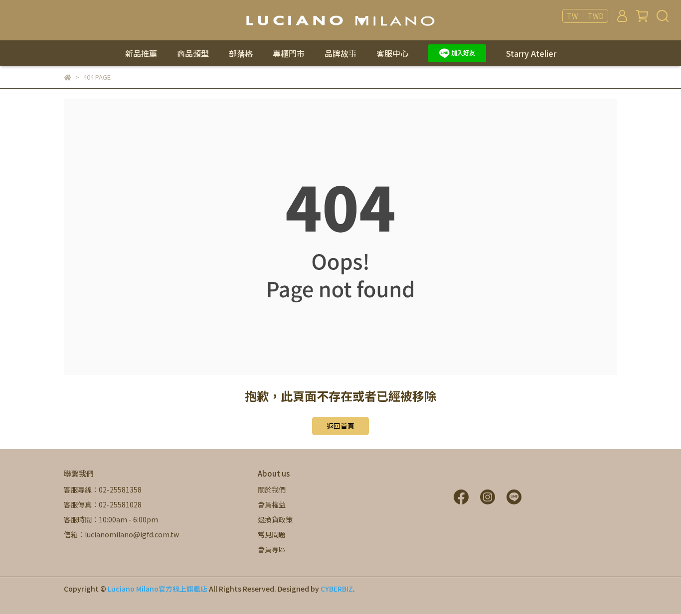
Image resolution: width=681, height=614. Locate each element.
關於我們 (272, 489)
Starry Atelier (531, 53)
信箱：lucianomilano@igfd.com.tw (121, 534)
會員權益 (272, 504)
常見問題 (272, 534)
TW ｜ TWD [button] (585, 15)
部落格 (241, 53)
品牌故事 (340, 53)
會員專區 (272, 549)
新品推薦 (141, 53)
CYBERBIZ (337, 589)
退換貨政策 (275, 519)
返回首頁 (340, 426)
